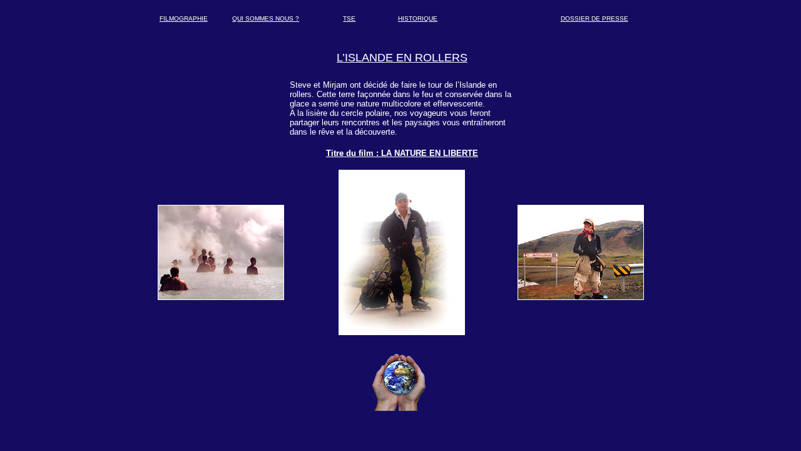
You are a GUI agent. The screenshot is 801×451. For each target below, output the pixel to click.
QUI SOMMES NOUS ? (265, 18)
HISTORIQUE (417, 18)
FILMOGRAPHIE (184, 18)
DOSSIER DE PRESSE (594, 18)
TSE (349, 18)
